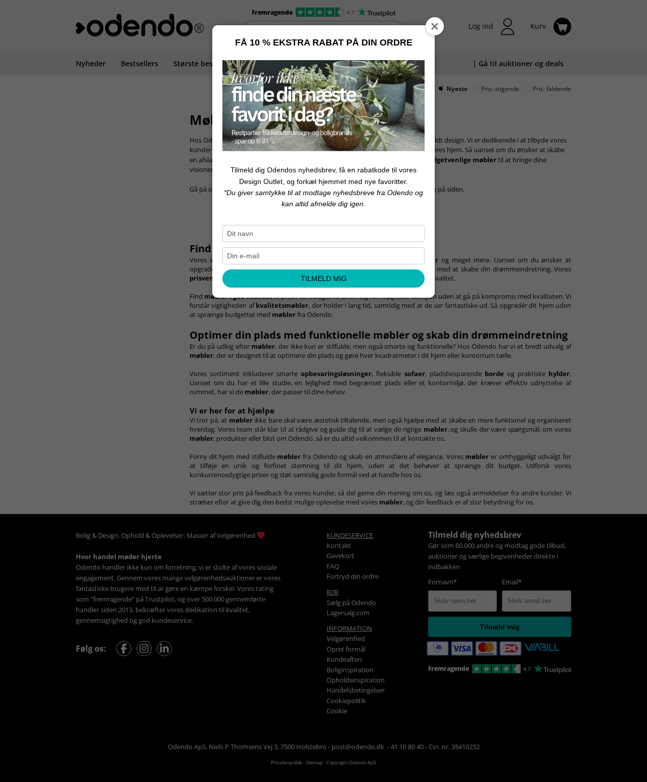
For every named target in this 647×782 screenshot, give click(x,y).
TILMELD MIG (324, 278)
